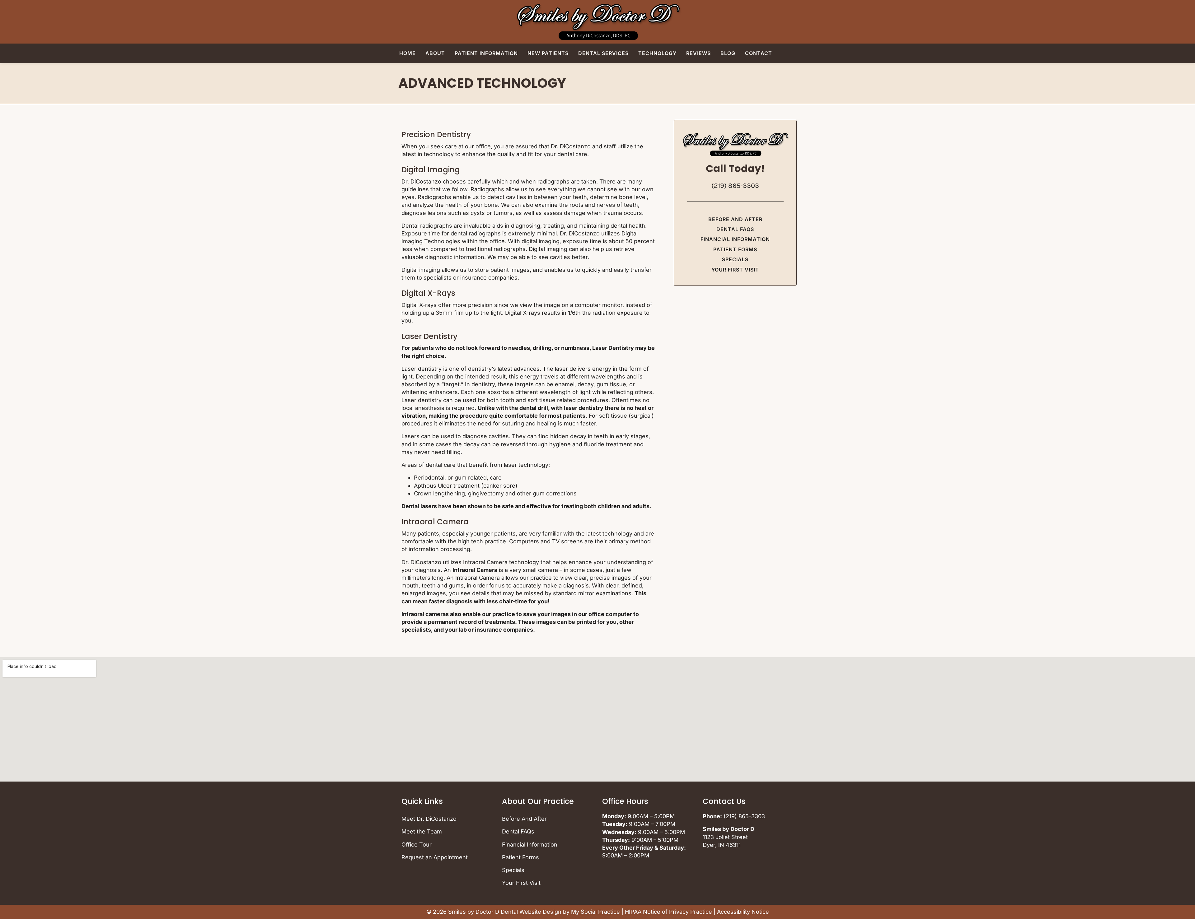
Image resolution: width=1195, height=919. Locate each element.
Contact (758, 53)
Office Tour (416, 844)
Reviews (698, 53)
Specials (735, 259)
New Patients (548, 53)
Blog (727, 53)
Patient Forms (735, 249)
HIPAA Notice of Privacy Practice (668, 911)
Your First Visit (735, 270)
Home (407, 53)
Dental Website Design (531, 911)
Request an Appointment (434, 857)
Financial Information (735, 239)
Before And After (735, 219)
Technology (657, 53)
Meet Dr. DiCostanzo (429, 818)
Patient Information (486, 53)
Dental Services (603, 53)
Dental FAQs (735, 229)
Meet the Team (421, 831)
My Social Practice (595, 911)
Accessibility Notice (743, 911)
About (435, 53)
